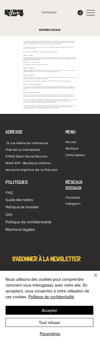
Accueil (71, 142)
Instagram (73, 203)
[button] (80, 12)
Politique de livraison (22, 207)
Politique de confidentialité (51, 296)
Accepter (49, 310)
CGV (9, 215)
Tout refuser (49, 322)
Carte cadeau (75, 155)
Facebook (73, 197)
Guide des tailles (19, 200)
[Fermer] (92, 278)
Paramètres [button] (50, 333)
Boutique (72, 148)
